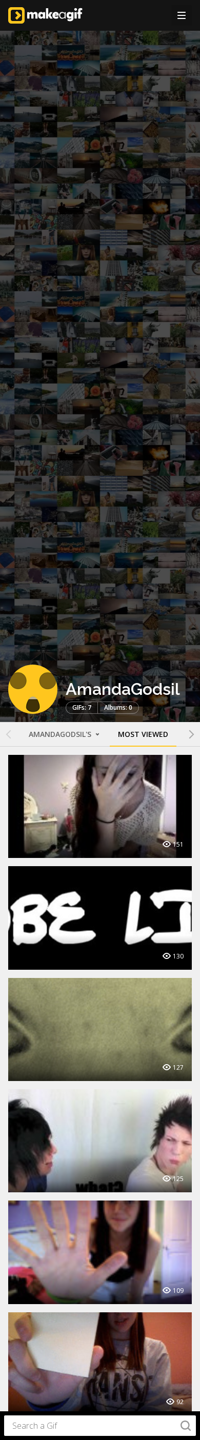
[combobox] (100, 1425)
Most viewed (143, 734)
